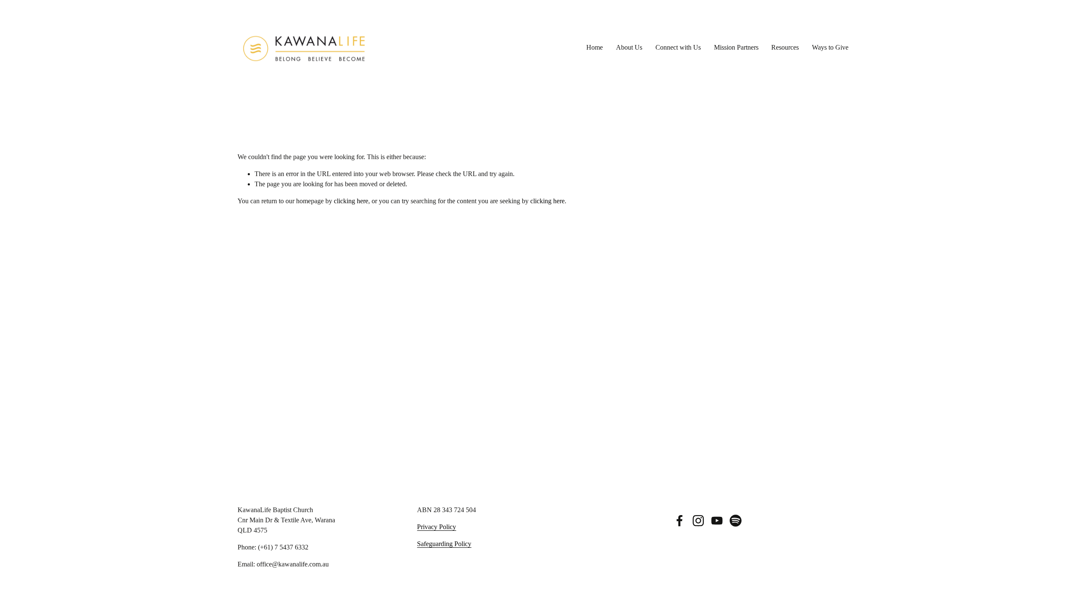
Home (594, 47)
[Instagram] (698, 521)
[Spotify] (736, 521)
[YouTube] (717, 521)
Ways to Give (830, 47)
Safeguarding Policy (444, 543)
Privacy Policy (436, 526)
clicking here (351, 201)
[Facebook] (680, 521)
